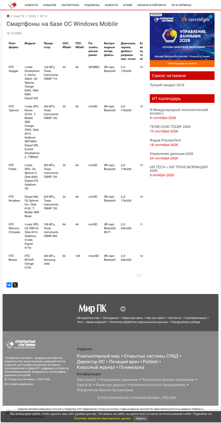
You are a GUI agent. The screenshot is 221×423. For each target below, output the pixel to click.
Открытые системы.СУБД (151, 356)
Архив (127, 5)
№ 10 (43, 16)
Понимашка (131, 367)
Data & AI (84, 385)
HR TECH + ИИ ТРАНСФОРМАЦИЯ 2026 (179, 168)
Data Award (86, 379)
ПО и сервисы (181, 5)
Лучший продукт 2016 (167, 84)
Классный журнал (96, 367)
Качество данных (111, 385)
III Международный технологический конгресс (179, 111)
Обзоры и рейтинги (151, 5)
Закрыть (140, 418)
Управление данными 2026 (171, 153)
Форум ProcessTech (165, 140)
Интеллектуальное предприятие (157, 385)
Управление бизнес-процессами (105, 390)
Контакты (174, 318)
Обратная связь (132, 318)
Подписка (92, 5)
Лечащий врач (124, 361)
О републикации (195, 318)
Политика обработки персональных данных (139, 322)
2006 (32, 16)
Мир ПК (19, 16)
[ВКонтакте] (9, 285)
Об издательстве (88, 318)
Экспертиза (70, 5)
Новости (31, 5)
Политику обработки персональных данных (103, 418)
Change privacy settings (185, 322)
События (49, 5)
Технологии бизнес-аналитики (168, 379)
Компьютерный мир (98, 356)
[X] (15, 285)
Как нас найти (155, 318)
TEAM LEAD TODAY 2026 (170, 126)
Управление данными (119, 379)
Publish (150, 361)
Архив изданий (96, 322)
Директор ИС (91, 361)
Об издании (110, 318)
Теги (80, 322)
